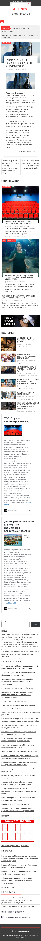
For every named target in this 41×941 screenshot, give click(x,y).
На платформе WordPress (12, 935)
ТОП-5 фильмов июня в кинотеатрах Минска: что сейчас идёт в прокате (18, 222)
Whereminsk (20, 9)
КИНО (4, 240)
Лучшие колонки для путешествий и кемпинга (18, 688)
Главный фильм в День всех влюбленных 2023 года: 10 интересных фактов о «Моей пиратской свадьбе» (10, 167)
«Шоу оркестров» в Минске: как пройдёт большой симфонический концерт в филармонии (17, 681)
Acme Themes (20, 938)
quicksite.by (25, 846)
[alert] (20, 917)
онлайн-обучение (27, 388)
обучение (24, 346)
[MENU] (2, 21)
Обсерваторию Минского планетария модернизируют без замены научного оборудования (16, 880)
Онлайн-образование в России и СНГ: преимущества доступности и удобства (28, 381)
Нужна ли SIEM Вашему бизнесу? (13, 701)
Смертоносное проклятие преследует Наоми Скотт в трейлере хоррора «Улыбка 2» (18, 297)
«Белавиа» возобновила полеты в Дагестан (19, 751)
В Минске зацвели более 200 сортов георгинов (19, 642)
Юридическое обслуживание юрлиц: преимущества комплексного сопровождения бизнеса (18, 791)
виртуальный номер (28, 399)
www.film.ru (31, 151)
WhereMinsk (22, 69)
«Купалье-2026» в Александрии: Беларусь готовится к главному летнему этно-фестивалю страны (17, 694)
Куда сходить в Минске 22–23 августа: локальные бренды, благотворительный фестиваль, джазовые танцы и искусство (19, 637)
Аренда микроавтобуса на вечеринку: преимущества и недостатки (27, 369)
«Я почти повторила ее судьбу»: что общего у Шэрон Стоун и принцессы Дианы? (30, 164)
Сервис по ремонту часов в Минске (15, 804)
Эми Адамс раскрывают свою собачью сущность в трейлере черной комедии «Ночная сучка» (19, 277)
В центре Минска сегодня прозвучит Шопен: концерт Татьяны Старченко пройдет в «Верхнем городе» (19, 646)
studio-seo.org (6, 846)
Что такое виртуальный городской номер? (25, 393)
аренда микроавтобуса (29, 376)
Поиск (3, 621)
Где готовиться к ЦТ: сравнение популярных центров (25, 340)
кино (31, 226)
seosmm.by (16, 846)
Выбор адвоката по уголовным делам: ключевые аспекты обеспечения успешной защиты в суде (28, 406)
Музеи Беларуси (7, 887)
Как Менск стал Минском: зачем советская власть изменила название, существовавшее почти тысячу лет (20, 654)
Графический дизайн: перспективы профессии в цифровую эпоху (26, 356)
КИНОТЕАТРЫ (6, 43)
